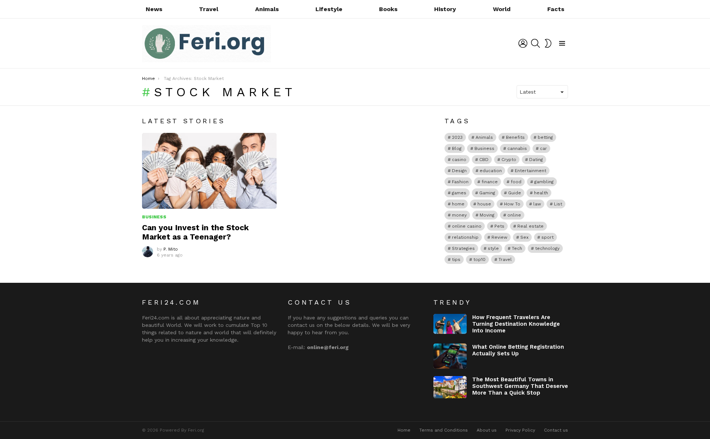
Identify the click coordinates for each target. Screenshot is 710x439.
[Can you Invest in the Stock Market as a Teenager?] (209, 171)
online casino (466, 226)
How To (512, 204)
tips (456, 259)
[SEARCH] (535, 43)
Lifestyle (328, 9)
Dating (536, 159)
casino (459, 159)
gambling (544, 181)
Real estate (530, 226)
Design (459, 170)
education (491, 170)
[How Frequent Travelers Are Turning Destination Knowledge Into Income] (450, 324)
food (516, 181)
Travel (208, 9)
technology (547, 248)
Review (499, 237)
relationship (465, 237)
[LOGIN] (522, 43)
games (459, 192)
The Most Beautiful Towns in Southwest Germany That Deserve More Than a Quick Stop (520, 386)
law (537, 204)
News (154, 9)
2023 (457, 137)
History (445, 9)
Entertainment (530, 170)
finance (489, 181)
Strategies (463, 248)
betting (545, 137)
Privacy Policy (520, 430)
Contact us (556, 430)
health (541, 192)
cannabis (517, 148)
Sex (524, 237)
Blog (457, 148)
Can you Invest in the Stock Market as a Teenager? (195, 232)
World (502, 9)
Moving (487, 215)
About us (487, 430)
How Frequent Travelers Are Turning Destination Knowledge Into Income (516, 324)
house (484, 204)
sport (547, 237)
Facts (555, 9)
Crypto (508, 159)
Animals (267, 9)
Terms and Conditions (443, 430)
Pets (499, 226)
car (543, 148)
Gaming (487, 192)
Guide (514, 192)
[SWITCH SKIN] (548, 43)
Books (388, 9)
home (458, 204)
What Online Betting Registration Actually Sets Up (518, 350)
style (493, 248)
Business (154, 217)
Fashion (460, 181)
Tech (517, 248)
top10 (479, 259)
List (558, 204)
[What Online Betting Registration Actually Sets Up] (450, 356)
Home (404, 430)
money (459, 215)
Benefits (515, 137)
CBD (483, 159)
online (514, 215)
